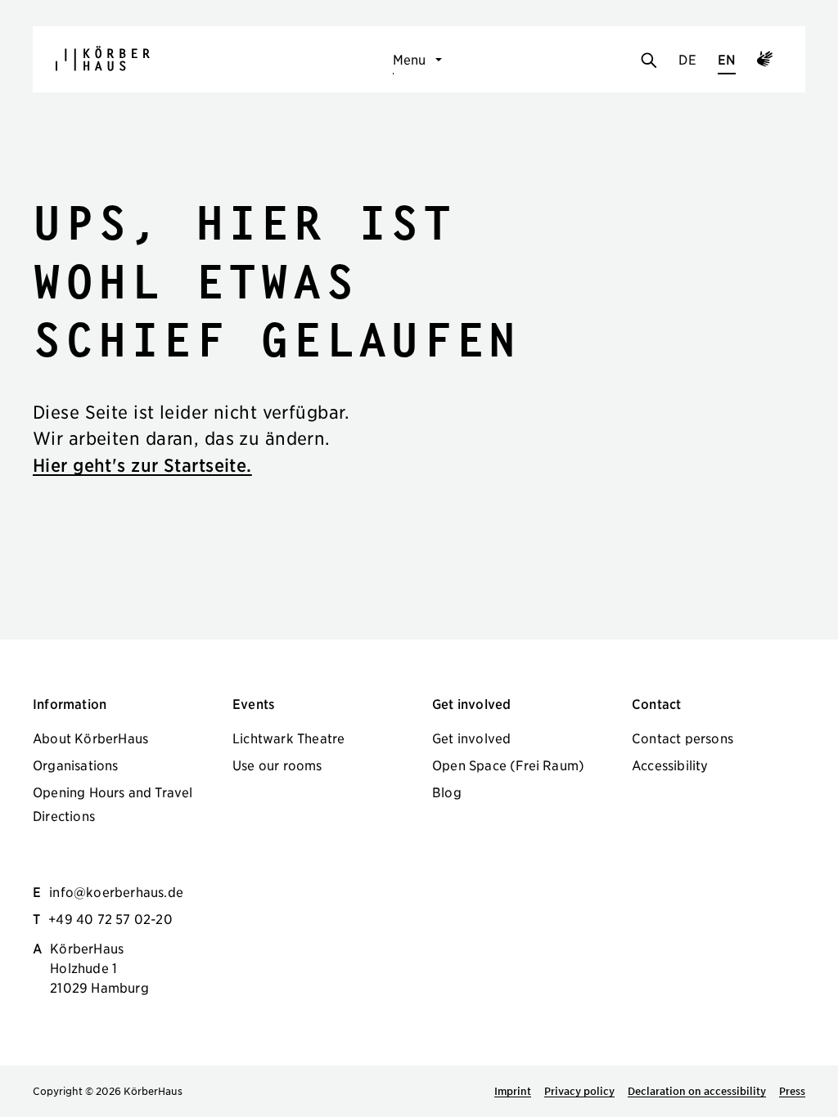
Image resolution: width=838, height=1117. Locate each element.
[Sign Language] (765, 61)
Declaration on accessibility (697, 1090)
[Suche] (649, 61)
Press (792, 1090)
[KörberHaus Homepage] (103, 58)
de (687, 59)
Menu (409, 59)
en (727, 59)
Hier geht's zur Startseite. (142, 465)
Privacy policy (579, 1090)
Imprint (512, 1090)
